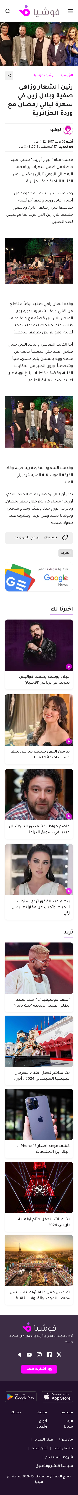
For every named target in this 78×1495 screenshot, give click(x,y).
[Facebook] (49, 1354)
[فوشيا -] (68, 130)
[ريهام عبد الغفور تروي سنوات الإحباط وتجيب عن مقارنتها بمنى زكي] (39, 869)
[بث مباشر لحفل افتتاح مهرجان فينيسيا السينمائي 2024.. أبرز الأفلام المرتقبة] (39, 1041)
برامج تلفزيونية (27, 538)
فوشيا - (54, 130)
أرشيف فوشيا (44, 75)
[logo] (39, 11)
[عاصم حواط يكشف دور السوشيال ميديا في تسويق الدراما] (39, 794)
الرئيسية (67, 75)
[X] (59, 1354)
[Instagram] (39, 1354)
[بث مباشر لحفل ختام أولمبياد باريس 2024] (39, 1187)
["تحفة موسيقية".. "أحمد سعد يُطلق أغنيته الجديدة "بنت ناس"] (39, 968)
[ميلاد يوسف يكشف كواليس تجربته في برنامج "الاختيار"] (39, 645)
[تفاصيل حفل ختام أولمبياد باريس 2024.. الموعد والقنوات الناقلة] (39, 1260)
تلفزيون (50, 538)
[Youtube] (29, 1354)
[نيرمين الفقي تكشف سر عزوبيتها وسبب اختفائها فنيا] (39, 720)
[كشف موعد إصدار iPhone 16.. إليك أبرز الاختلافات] (39, 1114)
